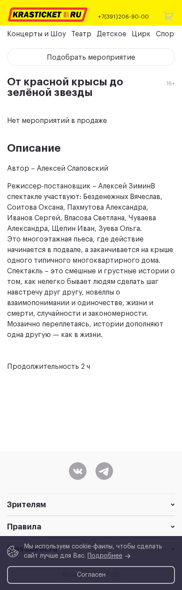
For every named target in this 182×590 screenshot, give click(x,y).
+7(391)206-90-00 (123, 16)
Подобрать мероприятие (91, 57)
